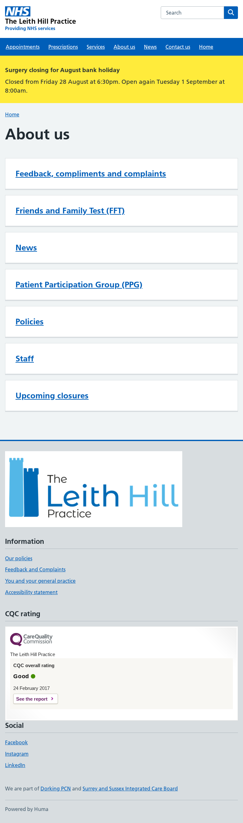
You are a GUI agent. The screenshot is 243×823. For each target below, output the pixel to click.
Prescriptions (63, 47)
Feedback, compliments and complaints (91, 174)
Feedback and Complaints (35, 569)
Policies (30, 321)
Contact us (177, 47)
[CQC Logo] (31, 640)
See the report (31, 699)
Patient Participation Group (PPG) (79, 284)
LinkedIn (15, 765)
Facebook (16, 742)
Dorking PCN (55, 788)
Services (96, 47)
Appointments (23, 47)
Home (206, 47)
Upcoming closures (52, 395)
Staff (25, 358)
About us (124, 47)
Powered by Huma (26, 809)
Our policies (18, 558)
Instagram (16, 754)
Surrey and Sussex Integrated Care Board (130, 788)
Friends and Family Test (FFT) (70, 211)
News (150, 47)
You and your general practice (40, 581)
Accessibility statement (31, 592)
